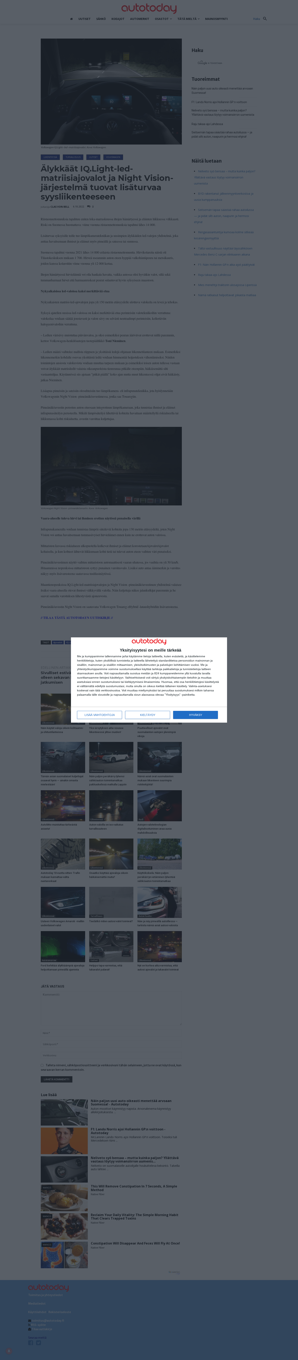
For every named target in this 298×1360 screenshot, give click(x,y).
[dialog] (149, 680)
